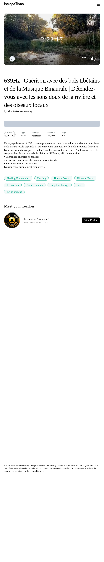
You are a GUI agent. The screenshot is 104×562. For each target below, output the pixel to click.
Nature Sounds (35, 184)
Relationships (14, 191)
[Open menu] (98, 4)
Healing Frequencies (18, 178)
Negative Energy (59, 184)
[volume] (93, 59)
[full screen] (83, 59)
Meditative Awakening (19, 110)
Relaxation (13, 184)
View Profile (90, 220)
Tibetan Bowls (61, 178)
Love (79, 184)
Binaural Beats (85, 178)
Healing (41, 178)
